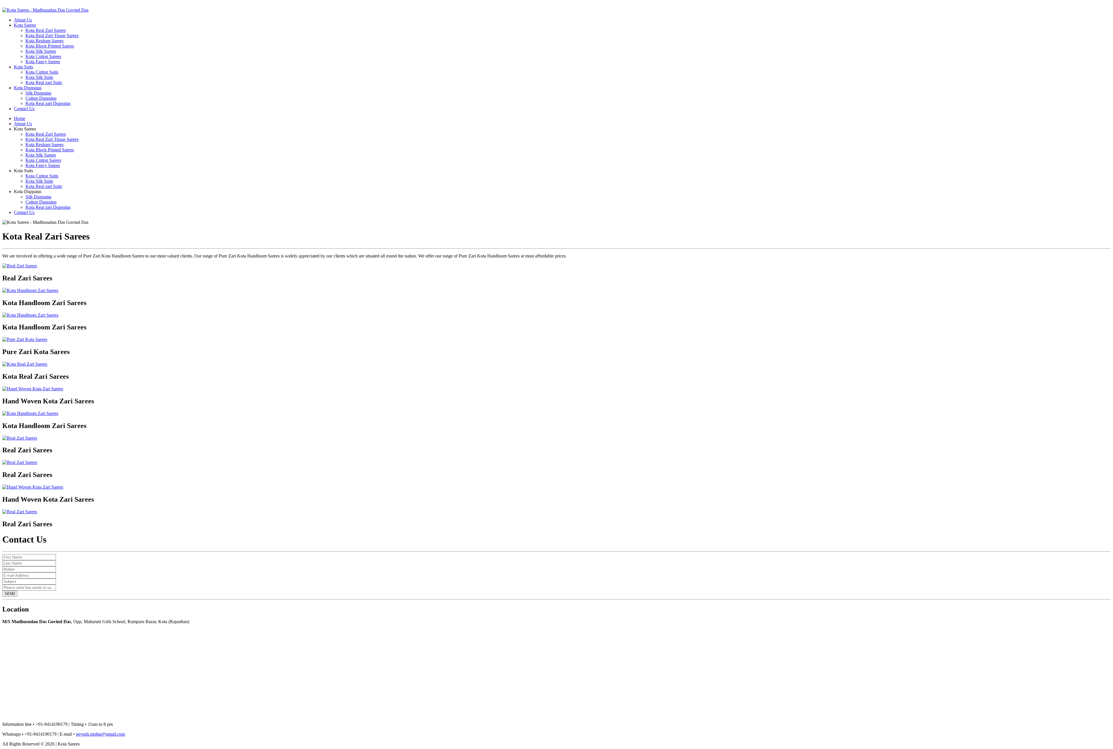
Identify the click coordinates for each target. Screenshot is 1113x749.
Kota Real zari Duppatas (48, 103)
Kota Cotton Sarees (43, 56)
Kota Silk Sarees (41, 51)
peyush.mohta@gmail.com (100, 734)
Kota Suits (23, 66)
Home (19, 118)
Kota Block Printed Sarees (50, 45)
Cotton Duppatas (41, 98)
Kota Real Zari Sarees (46, 30)
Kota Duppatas (27, 87)
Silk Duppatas (38, 92)
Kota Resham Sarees (44, 40)
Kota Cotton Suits (42, 72)
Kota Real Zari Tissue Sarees (52, 35)
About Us (23, 19)
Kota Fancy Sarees (43, 61)
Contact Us (24, 108)
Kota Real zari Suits (44, 82)
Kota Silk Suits (39, 77)
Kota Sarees (25, 25)
